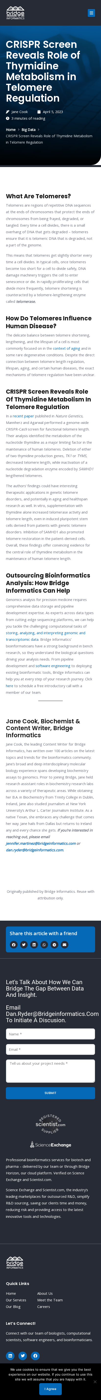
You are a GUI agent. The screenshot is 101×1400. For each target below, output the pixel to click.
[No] (94, 1381)
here (9, 685)
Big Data (29, 129)
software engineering (53, 665)
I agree (51, 1389)
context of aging (66, 348)
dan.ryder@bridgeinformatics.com (34, 849)
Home (11, 129)
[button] (91, 13)
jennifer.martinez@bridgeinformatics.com (41, 843)
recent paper (23, 415)
